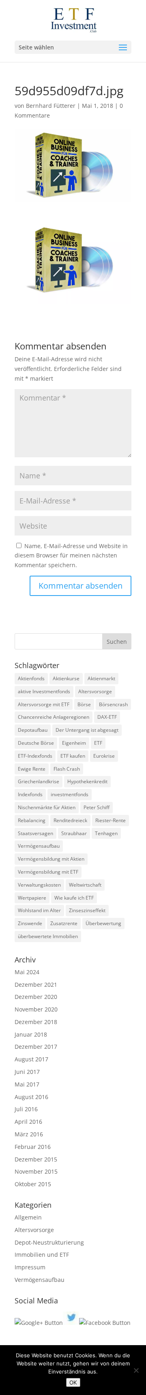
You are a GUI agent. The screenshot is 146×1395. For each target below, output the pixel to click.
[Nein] (136, 1370)
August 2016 (31, 1097)
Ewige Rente (31, 768)
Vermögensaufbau (39, 845)
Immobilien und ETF (42, 1254)
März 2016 (29, 1134)
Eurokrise (104, 755)
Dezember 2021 (36, 984)
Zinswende (30, 923)
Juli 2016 (26, 1109)
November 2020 (36, 1009)
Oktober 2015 (33, 1184)
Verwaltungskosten (39, 884)
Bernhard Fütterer (50, 105)
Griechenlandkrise (38, 781)
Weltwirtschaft (85, 884)
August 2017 (31, 1059)
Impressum (30, 1267)
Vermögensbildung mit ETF (48, 871)
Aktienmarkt (101, 678)
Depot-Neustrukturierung (49, 1242)
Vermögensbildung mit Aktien (51, 858)
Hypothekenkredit (87, 781)
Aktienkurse (66, 678)
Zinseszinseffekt (87, 910)
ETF (98, 742)
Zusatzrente (63, 923)
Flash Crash (67, 768)
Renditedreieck (70, 820)
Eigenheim (74, 742)
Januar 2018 (31, 1034)
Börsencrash (113, 704)
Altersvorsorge (95, 691)
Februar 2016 (33, 1147)
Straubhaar (74, 833)
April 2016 (28, 1121)
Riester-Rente (110, 820)
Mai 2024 (27, 972)
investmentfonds (69, 794)
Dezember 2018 (36, 1022)
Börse (84, 704)
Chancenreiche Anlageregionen (53, 717)
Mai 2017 (27, 1084)
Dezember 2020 (36, 997)
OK (73, 1382)
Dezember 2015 (36, 1159)
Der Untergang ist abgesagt (87, 729)
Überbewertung (103, 923)
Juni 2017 (27, 1072)
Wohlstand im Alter (39, 910)
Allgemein (28, 1217)
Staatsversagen (35, 833)
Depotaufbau (32, 729)
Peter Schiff (97, 807)
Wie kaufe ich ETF (74, 897)
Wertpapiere (32, 897)
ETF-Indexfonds (35, 755)
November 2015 (36, 1171)
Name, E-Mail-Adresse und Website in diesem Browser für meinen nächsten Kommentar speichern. (71, 555)
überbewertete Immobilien (48, 936)
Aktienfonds (31, 678)
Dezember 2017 (36, 1046)
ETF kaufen (72, 755)
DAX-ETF (107, 717)
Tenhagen (106, 833)
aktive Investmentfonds (44, 691)
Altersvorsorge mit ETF (43, 704)
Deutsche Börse (36, 742)
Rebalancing (31, 820)
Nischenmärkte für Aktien (46, 807)
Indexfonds (30, 794)
